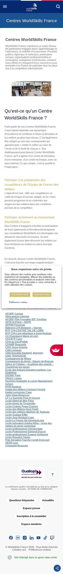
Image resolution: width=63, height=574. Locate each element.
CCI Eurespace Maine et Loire (21, 336)
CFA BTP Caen (13, 339)
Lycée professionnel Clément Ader (24, 429)
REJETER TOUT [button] (42, 294)
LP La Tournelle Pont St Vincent (22, 398)
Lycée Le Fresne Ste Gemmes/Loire (24, 420)
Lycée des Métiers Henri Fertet (21, 409)
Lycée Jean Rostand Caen (19, 417)
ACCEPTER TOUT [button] (19, 294)
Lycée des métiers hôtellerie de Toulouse (27, 412)
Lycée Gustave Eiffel (16, 415)
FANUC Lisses (13, 378)
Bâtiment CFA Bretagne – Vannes (23, 327)
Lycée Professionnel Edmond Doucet (25, 431)
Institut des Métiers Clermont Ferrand (25, 389)
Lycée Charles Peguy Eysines (21, 406)
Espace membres (31, 524)
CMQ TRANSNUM (15, 356)
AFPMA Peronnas (15, 325)
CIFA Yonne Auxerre (16, 347)
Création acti (19, 549)
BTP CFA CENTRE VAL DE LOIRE (24, 330)
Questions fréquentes (21, 500)
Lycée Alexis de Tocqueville (20, 403)
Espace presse (31, 508)
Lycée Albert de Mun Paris (19, 400)
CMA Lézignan (13, 350)
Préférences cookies (40, 549)
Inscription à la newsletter (31, 516)
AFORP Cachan (14, 313)
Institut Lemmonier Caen (18, 392)
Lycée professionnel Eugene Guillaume (26, 434)
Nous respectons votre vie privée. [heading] (31, 269)
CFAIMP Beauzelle (15, 344)
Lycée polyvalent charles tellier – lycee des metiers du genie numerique (28, 424)
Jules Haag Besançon (17, 395)
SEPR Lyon (11, 443)
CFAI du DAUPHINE (16, 342)
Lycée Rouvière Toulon (17, 437)
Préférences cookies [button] (18, 302)
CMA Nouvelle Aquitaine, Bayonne (24, 353)
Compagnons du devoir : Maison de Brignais (29, 361)
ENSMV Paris (12, 375)
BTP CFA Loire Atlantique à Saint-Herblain (28, 333)
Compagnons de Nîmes (18, 358)
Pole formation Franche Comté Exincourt (27, 440)
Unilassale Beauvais (16, 445)
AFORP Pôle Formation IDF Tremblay (25, 319)
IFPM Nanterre (13, 386)
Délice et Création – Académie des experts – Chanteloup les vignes (29, 365)
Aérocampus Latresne (17, 316)
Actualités (48, 500)
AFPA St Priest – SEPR (18, 322)
